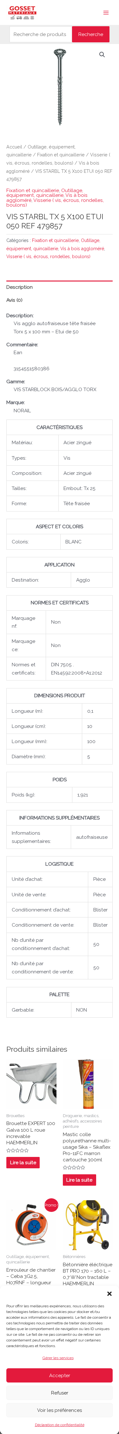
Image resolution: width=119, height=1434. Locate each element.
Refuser (59, 1393)
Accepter (59, 1375)
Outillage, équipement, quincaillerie (44, 192)
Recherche (90, 34)
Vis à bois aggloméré (82, 248)
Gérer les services (58, 1358)
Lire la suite (23, 1162)
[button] (109, 1294)
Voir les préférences (59, 1410)
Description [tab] (19, 287)
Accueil (14, 146)
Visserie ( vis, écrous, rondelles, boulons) (55, 202)
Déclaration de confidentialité (59, 1425)
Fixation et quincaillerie (61, 154)
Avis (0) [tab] (14, 300)
